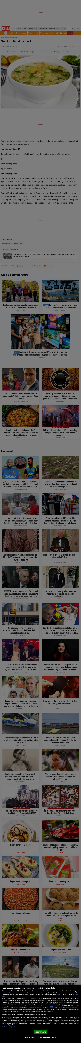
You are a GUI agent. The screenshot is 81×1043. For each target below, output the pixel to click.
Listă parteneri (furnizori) (9, 1027)
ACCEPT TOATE (40, 1032)
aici (51, 1006)
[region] (40, 1014)
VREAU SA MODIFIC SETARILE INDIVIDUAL (40, 1037)
